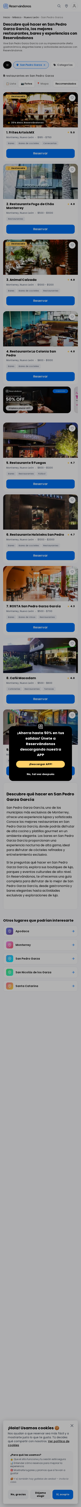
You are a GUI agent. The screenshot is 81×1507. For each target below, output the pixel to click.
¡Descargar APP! (40, 764)
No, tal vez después (40, 774)
